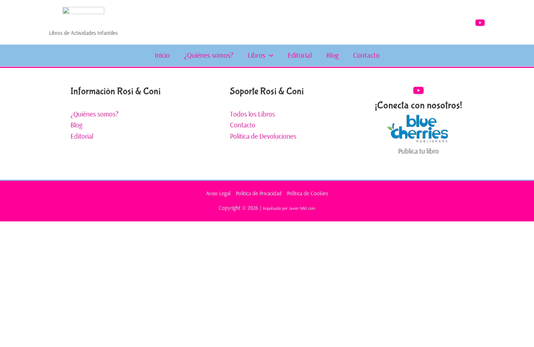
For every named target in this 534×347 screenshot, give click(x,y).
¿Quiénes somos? (208, 55)
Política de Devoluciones (263, 136)
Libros (256, 55)
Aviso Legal (218, 193)
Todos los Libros (252, 114)
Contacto (366, 55)
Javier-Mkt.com (302, 208)
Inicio (162, 55)
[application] (269, 55)
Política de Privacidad (259, 193)
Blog (332, 55)
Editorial (300, 55)
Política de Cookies (307, 193)
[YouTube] (480, 23)
